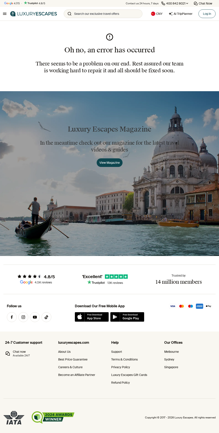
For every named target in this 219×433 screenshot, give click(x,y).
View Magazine (109, 163)
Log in (207, 14)
